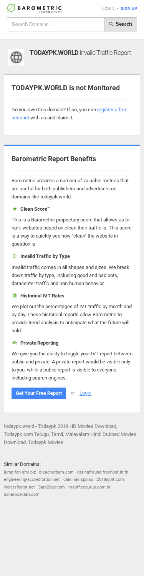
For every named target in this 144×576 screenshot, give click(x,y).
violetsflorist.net (19, 487)
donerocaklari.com (22, 494)
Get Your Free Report (39, 393)
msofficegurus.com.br (89, 487)
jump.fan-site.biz (20, 472)
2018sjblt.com (110, 479)
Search (123, 24)
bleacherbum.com (56, 472)
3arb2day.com (51, 487)
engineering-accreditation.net (32, 479)
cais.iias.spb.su (78, 479)
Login (108, 8)
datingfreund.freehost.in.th (102, 472)
